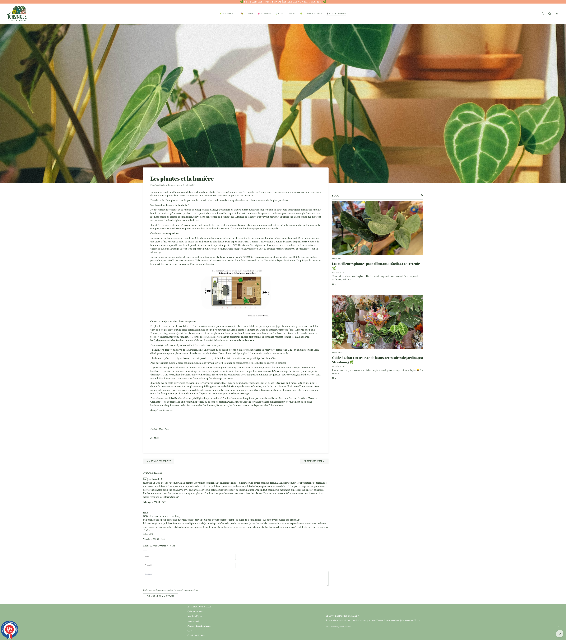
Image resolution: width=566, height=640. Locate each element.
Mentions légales (194, 616)
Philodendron (302, 336)
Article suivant (314, 461)
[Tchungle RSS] (422, 195)
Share (156, 437)
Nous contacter (194, 621)
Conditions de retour (196, 635)
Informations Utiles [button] (199, 607)
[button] (228, 14)
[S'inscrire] (556, 626)
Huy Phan (164, 429)
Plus (334, 284)
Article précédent (159, 461)
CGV (189, 630)
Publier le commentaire (161, 596)
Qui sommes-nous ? (195, 611)
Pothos (157, 340)
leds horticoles (308, 374)
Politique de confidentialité (198, 626)
